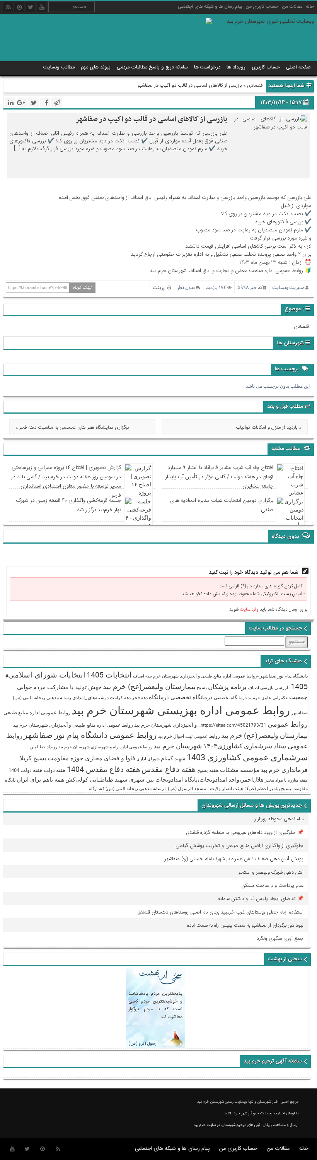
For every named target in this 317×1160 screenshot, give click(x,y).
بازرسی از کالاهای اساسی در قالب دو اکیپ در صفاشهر (151, 119)
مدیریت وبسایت (288, 287)
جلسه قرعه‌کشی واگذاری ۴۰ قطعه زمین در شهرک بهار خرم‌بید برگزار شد (68, 505)
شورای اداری (148, 758)
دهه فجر (140, 697)
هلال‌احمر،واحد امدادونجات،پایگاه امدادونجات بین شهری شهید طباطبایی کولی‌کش (164, 779)
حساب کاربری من (261, 6)
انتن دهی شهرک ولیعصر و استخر (271, 872)
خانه (310, 6)
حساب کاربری (266, 67)
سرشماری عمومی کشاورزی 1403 (247, 757)
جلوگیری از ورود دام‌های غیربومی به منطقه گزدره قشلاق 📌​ (244, 832)
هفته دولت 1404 (26, 769)
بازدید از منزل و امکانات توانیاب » (269, 427)
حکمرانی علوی (274, 697)
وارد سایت (249, 609)
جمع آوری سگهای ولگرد (280, 938)
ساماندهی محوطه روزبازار (279, 819)
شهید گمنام (173, 758)
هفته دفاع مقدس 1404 (103, 769)
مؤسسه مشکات (239, 769)
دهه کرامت (120, 697)
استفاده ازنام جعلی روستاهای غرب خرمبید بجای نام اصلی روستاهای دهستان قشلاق (220, 912)
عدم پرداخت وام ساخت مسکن (272, 885)
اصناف (138, 676)
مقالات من (292, 6)
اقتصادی (255, 85)
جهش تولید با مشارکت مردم (67, 687)
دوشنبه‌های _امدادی (90, 697)
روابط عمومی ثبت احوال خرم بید (189, 736)
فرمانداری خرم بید (284, 769)
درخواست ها (207, 67)
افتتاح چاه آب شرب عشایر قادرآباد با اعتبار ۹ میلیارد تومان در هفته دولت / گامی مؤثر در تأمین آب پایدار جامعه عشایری (219, 477)
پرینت (160, 287)
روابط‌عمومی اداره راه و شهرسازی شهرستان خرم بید (105, 746)
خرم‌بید (254, 697)
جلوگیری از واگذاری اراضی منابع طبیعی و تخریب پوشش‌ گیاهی (239, 846)
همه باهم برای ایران (40, 779)
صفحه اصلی (298, 67)
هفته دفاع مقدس (168, 769)
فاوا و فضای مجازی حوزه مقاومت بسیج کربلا (77, 758)
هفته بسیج (208, 769)
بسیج (202, 687)
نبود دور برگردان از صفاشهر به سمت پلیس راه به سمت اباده (245, 925)
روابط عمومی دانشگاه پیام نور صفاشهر (90, 735)
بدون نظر (186, 287)
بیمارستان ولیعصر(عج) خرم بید (149, 686)
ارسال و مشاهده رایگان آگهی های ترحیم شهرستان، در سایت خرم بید (246, 1125)
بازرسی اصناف (260, 687)
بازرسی (282, 687)
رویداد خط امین (43, 746)
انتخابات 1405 (109, 674)
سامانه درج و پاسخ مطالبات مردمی (152, 67)
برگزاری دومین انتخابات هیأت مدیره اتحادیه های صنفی (221, 505)
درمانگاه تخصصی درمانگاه (181, 697)
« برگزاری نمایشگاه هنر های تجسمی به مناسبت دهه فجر (72, 427)
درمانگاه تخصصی (230, 697)
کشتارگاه (96, 788)
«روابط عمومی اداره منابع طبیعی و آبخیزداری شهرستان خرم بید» (202, 676)
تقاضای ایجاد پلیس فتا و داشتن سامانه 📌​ (260, 899)
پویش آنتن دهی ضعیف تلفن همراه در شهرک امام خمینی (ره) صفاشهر (234, 859)
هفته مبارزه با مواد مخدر (286, 780)
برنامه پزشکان (227, 686)
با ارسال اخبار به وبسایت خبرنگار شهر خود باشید (261, 1113)
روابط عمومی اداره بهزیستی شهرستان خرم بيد (181, 710)
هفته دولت (55, 769)
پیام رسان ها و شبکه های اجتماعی (210, 6)
